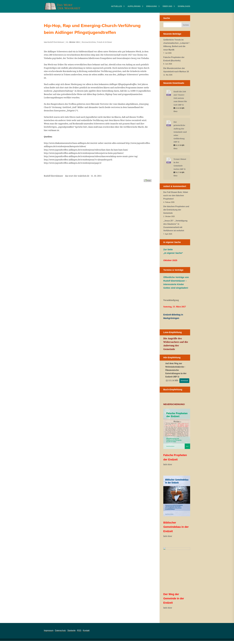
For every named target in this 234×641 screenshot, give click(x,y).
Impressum (48, 630)
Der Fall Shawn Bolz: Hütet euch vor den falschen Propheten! (175, 195)
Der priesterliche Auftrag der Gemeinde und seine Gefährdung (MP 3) (180, 132)
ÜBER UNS (167, 6)
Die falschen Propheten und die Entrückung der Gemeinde (176, 209)
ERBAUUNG (151, 6)
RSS (79, 630)
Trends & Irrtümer (104, 42)
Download (184, 381)
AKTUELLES (116, 6)
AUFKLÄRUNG (134, 6)
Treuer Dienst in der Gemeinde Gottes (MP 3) (180, 164)
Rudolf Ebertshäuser (55, 42)
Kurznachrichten (89, 42)
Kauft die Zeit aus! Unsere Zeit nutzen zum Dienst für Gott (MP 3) (180, 98)
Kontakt (86, 630)
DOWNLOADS (184, 6)
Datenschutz (60, 630)
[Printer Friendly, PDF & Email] (148, 180)
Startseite (71, 630)
